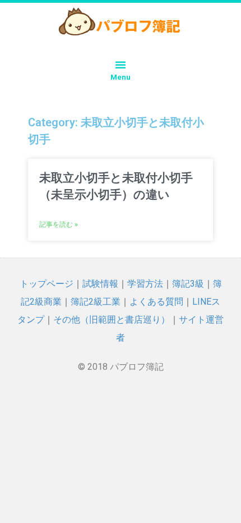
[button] (120, 64)
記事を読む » (58, 224)
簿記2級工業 (96, 301)
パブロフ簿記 (137, 366)
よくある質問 (156, 301)
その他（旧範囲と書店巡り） (111, 319)
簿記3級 (188, 283)
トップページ (46, 283)
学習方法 (145, 283)
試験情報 (100, 283)
